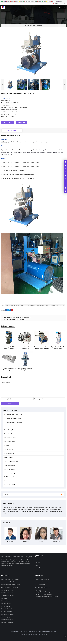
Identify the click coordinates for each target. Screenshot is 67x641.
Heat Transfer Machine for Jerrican (55, 305)
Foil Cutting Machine (9, 465)
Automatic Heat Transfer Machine (13, 426)
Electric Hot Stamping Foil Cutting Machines (20, 317)
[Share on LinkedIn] (10, 310)
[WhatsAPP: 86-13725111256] (65, 184)
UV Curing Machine (9, 453)
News (36, 565)
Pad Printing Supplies (9, 477)
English (56, 3)
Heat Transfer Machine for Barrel (35, 305)
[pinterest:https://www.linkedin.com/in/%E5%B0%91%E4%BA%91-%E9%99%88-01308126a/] (65, 175)
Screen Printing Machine (10, 430)
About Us (37, 560)
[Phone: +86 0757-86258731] (65, 178)
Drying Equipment (8, 457)
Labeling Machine (8, 449)
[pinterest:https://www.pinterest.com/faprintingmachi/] (65, 168)
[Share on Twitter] (8, 310)
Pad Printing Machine (9, 434)
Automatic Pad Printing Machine (12, 418)
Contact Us (38, 568)
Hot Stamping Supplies (10, 481)
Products (37, 562)
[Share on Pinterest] (12, 310)
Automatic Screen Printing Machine (13, 414)
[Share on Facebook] (6, 310)
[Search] (62, 494)
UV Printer (6, 445)
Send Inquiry (9, 122)
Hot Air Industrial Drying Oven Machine (16, 319)
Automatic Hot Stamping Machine (13, 422)
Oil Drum (3, 142)
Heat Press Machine (9, 469)
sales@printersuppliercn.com (46, 582)
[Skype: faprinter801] (65, 181)
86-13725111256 (45, 587)
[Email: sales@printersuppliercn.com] (65, 188)
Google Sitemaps (42, 634)
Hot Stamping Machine (10, 437)
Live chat (22, 122)
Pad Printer (4, 598)
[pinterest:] (65, 171)
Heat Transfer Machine (10, 441)
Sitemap (35, 634)
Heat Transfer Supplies (10, 484)
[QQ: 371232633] (65, 191)
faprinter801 (41, 584)
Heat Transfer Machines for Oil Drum (15, 305)
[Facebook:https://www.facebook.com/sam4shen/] (65, 161)
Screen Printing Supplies (10, 473)
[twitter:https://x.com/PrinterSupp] (65, 165)
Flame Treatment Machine (11, 461)
